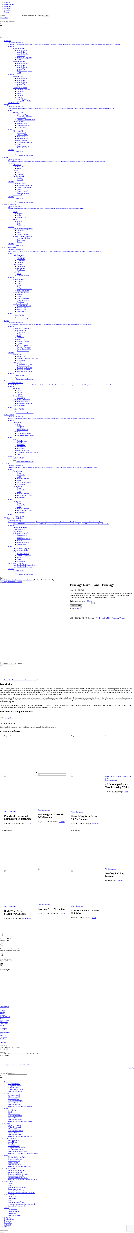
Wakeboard (12, 1183)
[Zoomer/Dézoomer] (1, 1230)
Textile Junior (12, 1213)
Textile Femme (13, 1210)
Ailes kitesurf (12, 1110)
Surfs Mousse (12, 1142)
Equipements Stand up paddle (18, 1174)
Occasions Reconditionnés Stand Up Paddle (22, 1179)
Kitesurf (2, 1013)
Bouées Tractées (13, 1185)
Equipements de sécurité (16, 1202)
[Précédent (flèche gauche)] (1, 1232)
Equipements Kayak (15, 1159)
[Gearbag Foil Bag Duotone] (119, 867)
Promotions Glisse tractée (16, 1191)
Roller (10, 1200)
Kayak (2, 1018)
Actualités (3, 1039)
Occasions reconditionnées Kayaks (19, 1166)
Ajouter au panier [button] (110, 869)
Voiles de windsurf (14, 1127)
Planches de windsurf (15, 1125)
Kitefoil (10, 1112)
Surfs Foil (11, 1144)
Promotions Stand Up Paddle (18, 1178)
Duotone (62, 822)
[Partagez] (5, 1230)
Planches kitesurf (14, 1114)
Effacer (89, 601)
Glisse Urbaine (9, 1195)
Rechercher (4, 21)
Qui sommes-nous (5, 1032)
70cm (11, 718)
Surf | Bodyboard (5, 1017)
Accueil (2, 580)
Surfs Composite (13, 1140)
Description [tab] (8, 680)
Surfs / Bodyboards (10, 1138)
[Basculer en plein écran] (3, 1230)
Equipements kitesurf (15, 1116)
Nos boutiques (4, 1034)
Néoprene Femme (14, 1084)
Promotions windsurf (15, 1134)
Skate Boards (12, 1196)
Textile (2, 1025)
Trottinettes (12, 1198)
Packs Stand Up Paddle (16, 1176)
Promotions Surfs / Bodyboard (18, 1151)
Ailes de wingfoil (14, 1095)
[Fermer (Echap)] (7, 1230)
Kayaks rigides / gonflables (17, 1157)
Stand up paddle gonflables (17, 1170)
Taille (72, 601)
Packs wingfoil (13, 1102)
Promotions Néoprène (15, 1091)
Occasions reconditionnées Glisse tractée (21, 1193)
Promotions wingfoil (15, 1104)
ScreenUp (131, 1068)
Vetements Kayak (14, 1161)
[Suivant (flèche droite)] (3, 1232)
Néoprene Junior (13, 1087)
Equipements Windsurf (15, 1131)
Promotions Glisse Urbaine (17, 1206)
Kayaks (6, 1155)
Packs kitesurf (13, 1117)
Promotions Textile (14, 1215)
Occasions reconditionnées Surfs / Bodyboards (23, 1153)
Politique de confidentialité (18, 1065)
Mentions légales (5, 1065)
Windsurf (2, 1015)
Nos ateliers (3, 1037)
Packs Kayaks (13, 1163)
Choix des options (10, 811)
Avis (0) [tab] (35, 680)
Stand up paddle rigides (16, 1172)
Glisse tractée (4, 1022)
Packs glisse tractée (14, 1189)
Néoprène (2, 1010)
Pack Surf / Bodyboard (16, 1149)
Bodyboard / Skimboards (16, 1148)
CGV (28, 1065)
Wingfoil (8, 580)
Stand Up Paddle (4, 1020)
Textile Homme (13, 1211)
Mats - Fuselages (28, 580)
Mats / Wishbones (14, 1129)
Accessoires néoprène (15, 1089)
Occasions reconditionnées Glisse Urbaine (22, 1204)
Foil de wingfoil (17, 580)
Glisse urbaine (4, 1023)
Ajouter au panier (76, 605)
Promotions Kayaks (14, 1164)
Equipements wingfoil (15, 1101)
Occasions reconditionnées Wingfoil (20, 1106)
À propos (7, 1217)
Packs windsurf (13, 1133)
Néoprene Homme (14, 1086)
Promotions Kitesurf (15, 1119)
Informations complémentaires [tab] (22, 680)
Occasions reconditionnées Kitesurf (20, 1121)
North (78, 608)
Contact (6, 1226)
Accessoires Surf (13, 1146)
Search (46, 15)
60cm (6, 718)
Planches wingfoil (14, 1097)
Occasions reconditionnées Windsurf (20, 1136)
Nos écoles (3, 1035)
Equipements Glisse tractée (17, 1187)
